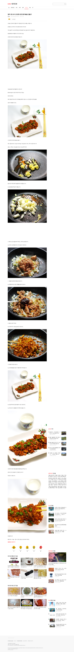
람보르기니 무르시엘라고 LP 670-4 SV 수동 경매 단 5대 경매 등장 (55, 433)
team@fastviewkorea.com (22, 645)
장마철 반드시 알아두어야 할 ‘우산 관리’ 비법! (27, 578)
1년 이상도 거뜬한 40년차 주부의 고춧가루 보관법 (40, 608)
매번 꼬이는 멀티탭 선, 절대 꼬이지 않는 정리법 (14, 608)
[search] (65, 4)
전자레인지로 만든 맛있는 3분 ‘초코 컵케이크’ (26, 566)
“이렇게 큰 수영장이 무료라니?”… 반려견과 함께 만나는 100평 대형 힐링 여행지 (55, 454)
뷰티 (16, 7)
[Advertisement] (27, 78)
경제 (23, 7)
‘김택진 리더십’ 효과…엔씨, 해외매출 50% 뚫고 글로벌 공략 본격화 (61, 603)
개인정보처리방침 (19, 640)
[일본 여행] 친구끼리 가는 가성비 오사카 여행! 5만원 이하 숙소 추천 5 (55, 443)
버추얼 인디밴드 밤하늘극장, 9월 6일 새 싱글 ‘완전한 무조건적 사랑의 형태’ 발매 (60, 508)
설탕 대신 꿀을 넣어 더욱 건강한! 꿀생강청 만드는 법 (40, 578)
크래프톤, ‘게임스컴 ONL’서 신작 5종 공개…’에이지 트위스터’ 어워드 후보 (61, 620)
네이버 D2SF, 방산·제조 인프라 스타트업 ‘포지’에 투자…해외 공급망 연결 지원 (61, 615)
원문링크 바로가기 (11, 542)
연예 (20, 7)
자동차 (51, 434)
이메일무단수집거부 (30, 640)
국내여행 (51, 439)
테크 (30, 7)
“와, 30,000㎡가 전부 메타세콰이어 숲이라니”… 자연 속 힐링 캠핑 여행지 (60, 514)
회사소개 (15, 640)
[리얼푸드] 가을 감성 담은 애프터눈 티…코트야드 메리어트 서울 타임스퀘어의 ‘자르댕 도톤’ (40, 566)
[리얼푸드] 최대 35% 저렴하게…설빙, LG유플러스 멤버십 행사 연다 (14, 566)
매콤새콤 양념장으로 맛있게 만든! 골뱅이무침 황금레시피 (40, 596)
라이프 (26, 7)
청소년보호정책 (25, 640)
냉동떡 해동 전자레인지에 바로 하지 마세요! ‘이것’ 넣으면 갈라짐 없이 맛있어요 (27, 608)
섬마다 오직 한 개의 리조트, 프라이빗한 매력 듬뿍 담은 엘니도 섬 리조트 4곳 (60, 520)
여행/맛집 (12, 7)
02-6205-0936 (10, 645)
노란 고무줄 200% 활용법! (12, 595)
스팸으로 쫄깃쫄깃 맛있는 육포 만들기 (14, 578)
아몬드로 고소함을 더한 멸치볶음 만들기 (27, 596)
